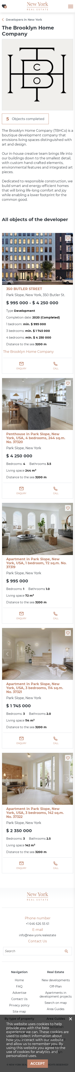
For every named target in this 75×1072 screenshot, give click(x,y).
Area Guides (55, 1009)
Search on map (56, 1003)
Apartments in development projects (56, 994)
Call (56, 368)
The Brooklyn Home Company (28, 352)
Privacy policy (19, 1005)
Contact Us (19, 999)
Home (19, 980)
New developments (56, 980)
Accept (37, 1064)
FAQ (19, 986)
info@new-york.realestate (37, 935)
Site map (19, 1011)
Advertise (19, 993)
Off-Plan (56, 986)
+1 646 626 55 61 (37, 924)
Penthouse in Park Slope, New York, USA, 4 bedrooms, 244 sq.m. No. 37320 (35, 438)
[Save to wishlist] (68, 238)
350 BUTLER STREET (24, 289)
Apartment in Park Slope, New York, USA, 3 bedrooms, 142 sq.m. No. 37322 (35, 813)
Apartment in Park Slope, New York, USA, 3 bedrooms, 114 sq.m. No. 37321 (34, 688)
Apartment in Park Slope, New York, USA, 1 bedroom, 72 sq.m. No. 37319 (36, 563)
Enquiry (21, 368)
